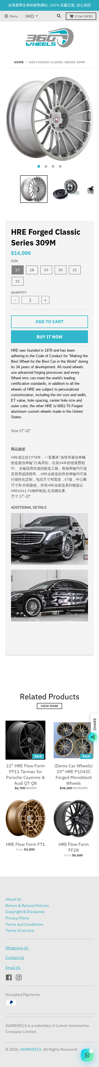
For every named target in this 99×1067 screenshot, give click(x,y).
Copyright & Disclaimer (25, 911)
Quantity (18, 292)
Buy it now (50, 336)
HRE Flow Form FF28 (74, 847)
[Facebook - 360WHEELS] (9, 977)
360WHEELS (30, 1049)
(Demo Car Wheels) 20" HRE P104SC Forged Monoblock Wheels (73, 774)
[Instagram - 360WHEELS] (18, 977)
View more (49, 706)
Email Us (13, 967)
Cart (83, 16)
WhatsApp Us (17, 947)
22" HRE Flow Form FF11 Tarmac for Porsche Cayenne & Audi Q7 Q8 (25, 774)
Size (14, 261)
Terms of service (20, 930)
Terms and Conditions (24, 924)
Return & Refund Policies (27, 905)
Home (19, 62)
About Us (13, 899)
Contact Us (15, 957)
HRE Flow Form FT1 (25, 844)
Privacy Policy (17, 918)
